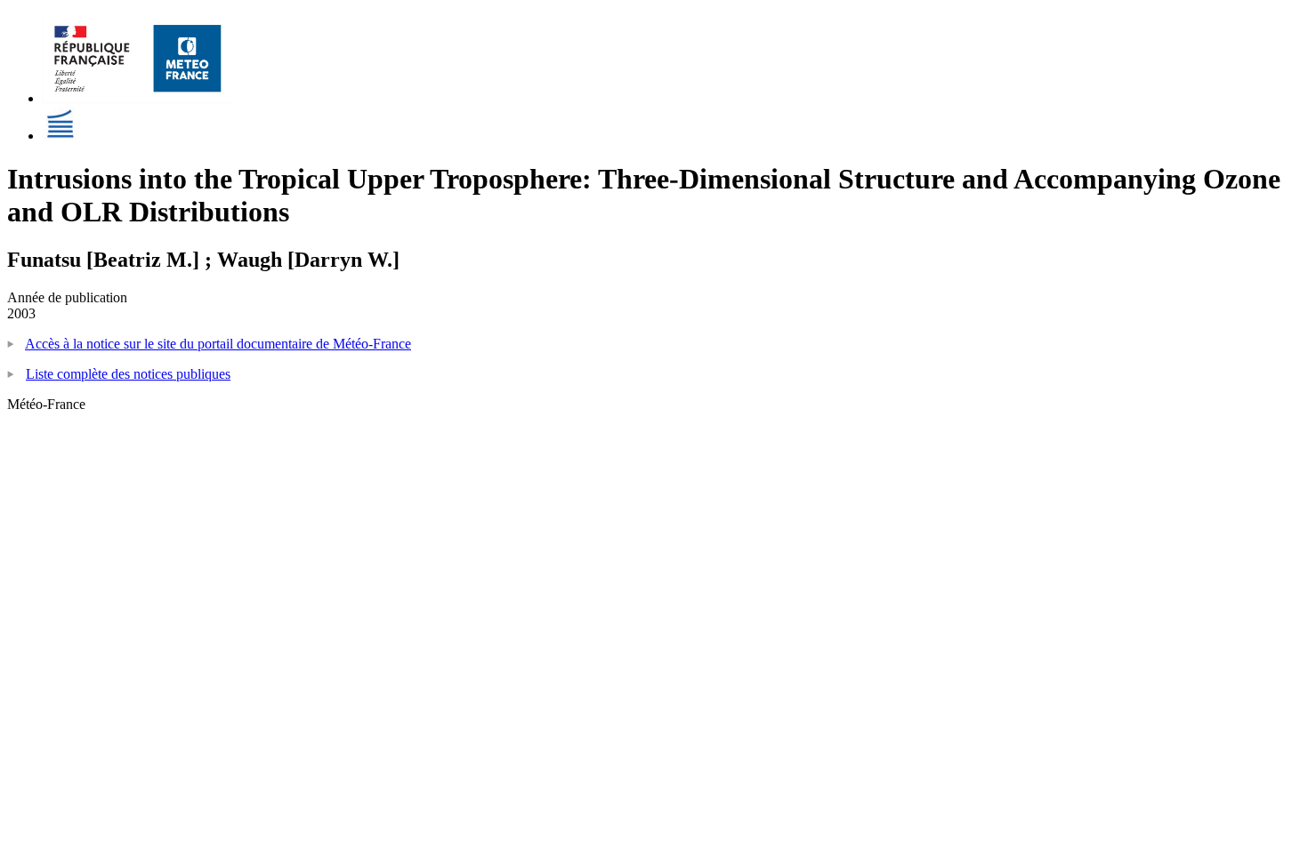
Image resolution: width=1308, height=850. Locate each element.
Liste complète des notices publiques (128, 373)
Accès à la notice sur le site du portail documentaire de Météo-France (218, 343)
